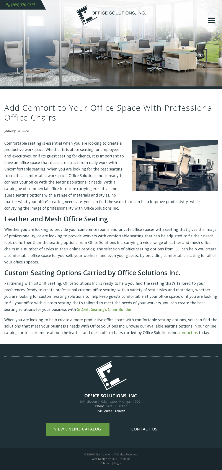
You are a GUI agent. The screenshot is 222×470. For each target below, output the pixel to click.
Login (117, 463)
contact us (188, 332)
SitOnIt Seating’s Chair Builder (104, 309)
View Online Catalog (77, 429)
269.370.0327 (116, 406)
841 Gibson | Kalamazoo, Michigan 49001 (111, 401)
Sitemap (106, 463)
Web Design (99, 459)
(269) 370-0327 (23, 4)
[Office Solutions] (111, 23)
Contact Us (144, 429)
